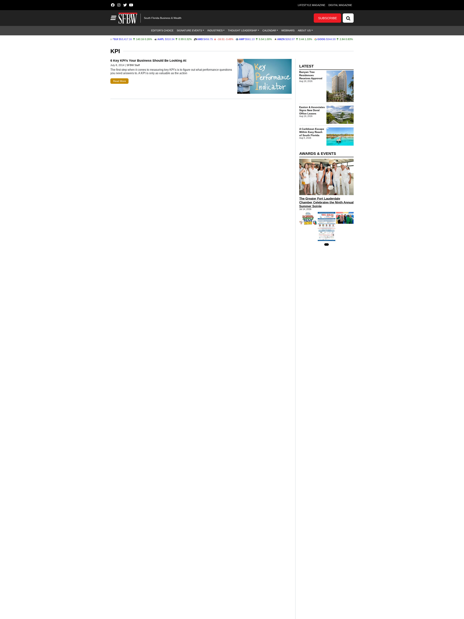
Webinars (288, 30)
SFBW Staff (133, 65)
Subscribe (327, 18)
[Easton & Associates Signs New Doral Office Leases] (340, 115)
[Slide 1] (326, 244)
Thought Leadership (242, 30)
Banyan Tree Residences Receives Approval (310, 75)
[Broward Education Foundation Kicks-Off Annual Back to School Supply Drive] (308, 218)
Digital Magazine (340, 5)
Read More (119, 81)
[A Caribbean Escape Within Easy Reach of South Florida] (340, 136)
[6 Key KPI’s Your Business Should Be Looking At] (264, 77)
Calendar (269, 30)
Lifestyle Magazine (311, 5)
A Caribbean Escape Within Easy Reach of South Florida (311, 132)
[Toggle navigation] (112, 18)
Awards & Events (317, 153)
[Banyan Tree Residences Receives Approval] (340, 86)
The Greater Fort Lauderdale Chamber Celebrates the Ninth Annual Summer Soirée (326, 202)
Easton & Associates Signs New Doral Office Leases (312, 110)
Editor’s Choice (162, 30)
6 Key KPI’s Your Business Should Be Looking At (148, 60)
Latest (306, 66)
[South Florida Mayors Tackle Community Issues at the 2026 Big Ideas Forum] (326, 226)
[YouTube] (131, 5)
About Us (304, 30)
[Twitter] (125, 5)
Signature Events (189, 30)
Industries (215, 30)
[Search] (348, 18)
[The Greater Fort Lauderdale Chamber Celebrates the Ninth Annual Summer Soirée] (326, 177)
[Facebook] (112, 5)
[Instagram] (119, 5)
